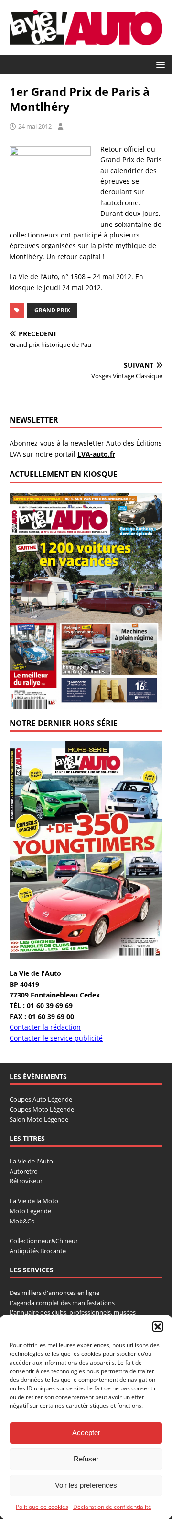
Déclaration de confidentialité (112, 1507)
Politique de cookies (42, 1507)
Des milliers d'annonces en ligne (54, 1292)
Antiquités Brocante (38, 1250)
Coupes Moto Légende (42, 1109)
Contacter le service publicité (56, 1038)
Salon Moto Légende (39, 1119)
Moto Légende (30, 1211)
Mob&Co (22, 1221)
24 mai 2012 (35, 126)
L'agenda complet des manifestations (62, 1302)
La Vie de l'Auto (31, 1161)
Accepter (86, 1432)
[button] (157, 1326)
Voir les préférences (86, 1485)
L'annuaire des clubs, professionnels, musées (73, 1312)
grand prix (52, 310)
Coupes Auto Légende (41, 1099)
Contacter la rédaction (45, 1027)
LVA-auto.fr (96, 454)
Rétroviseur (26, 1180)
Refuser (86, 1459)
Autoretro (24, 1171)
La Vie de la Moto (34, 1201)
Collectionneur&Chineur (44, 1240)
